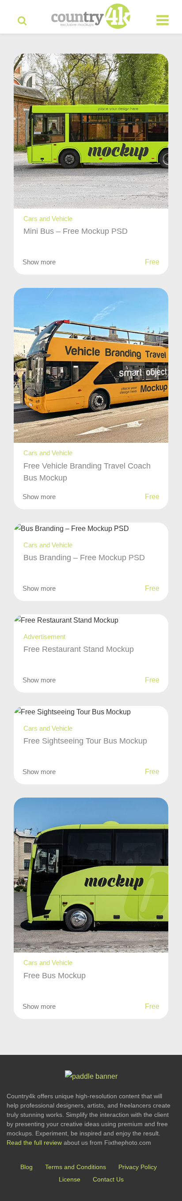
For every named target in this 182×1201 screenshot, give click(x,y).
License (69, 1179)
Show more (39, 262)
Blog (26, 1166)
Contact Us (108, 1179)
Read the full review (34, 1142)
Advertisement (44, 636)
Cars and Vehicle (47, 218)
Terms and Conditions (75, 1166)
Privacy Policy (137, 1166)
